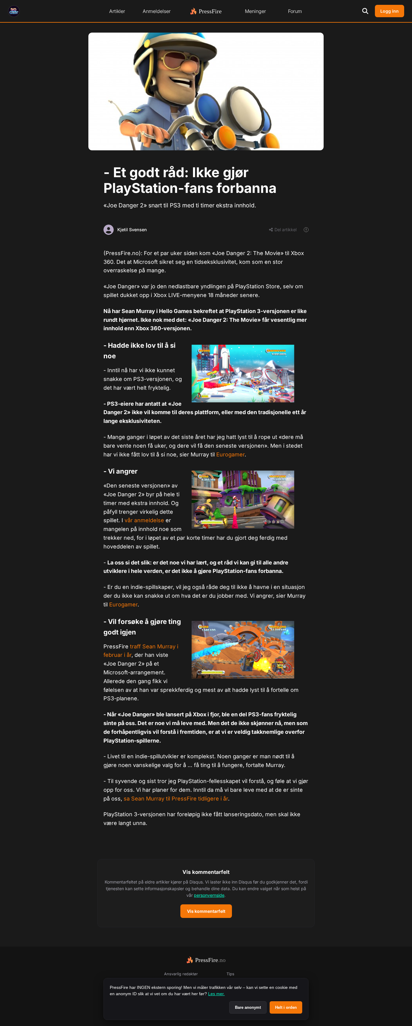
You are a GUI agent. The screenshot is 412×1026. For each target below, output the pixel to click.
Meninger (255, 11)
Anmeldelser (157, 11)
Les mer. (216, 993)
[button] (206, 893)
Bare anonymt (248, 1007)
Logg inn (389, 11)
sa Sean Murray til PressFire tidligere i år (176, 798)
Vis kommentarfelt (206, 911)
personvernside (209, 895)
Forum (295, 11)
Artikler (117, 11)
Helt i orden (286, 1007)
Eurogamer (230, 454)
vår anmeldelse (144, 520)
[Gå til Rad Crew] (14, 11)
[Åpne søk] (365, 11)
